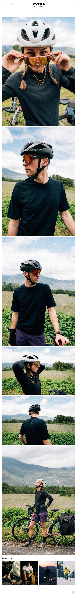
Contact (11, 3)
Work (3, 3)
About (7, 3)
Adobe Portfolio (40, 590)
